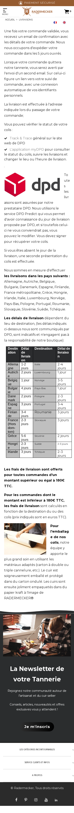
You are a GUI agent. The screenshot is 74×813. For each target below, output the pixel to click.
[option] (65, 22)
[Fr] (56, 22)
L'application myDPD (27, 149)
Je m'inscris (37, 727)
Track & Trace (21, 138)
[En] (65, 22)
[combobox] (56, 22)
